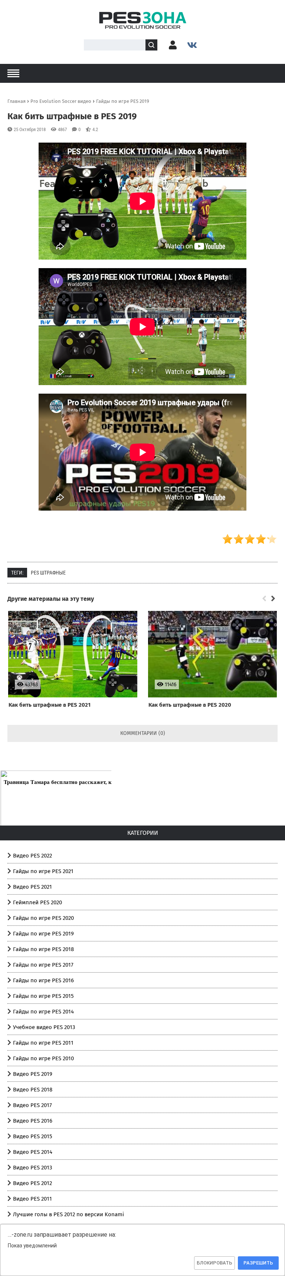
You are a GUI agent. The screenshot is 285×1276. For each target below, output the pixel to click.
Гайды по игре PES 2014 (43, 1011)
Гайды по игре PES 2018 (43, 949)
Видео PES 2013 (32, 1167)
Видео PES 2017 (32, 1105)
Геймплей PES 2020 (37, 902)
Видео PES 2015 (32, 1136)
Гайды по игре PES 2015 (43, 996)
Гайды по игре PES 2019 (43, 933)
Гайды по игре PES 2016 (43, 980)
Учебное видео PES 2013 (44, 1027)
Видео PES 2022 (32, 855)
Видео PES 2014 (32, 1152)
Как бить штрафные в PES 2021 (50, 705)
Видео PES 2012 (32, 1183)
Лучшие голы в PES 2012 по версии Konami (68, 1214)
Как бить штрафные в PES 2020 (189, 705)
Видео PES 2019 (32, 1074)
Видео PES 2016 (32, 1120)
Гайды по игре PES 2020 (43, 918)
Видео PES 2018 (32, 1089)
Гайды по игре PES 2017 (43, 964)
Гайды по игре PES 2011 (43, 1042)
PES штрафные (48, 573)
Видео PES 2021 (32, 886)
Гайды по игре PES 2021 (43, 871)
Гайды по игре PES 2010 (43, 1058)
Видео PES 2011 (32, 1198)
